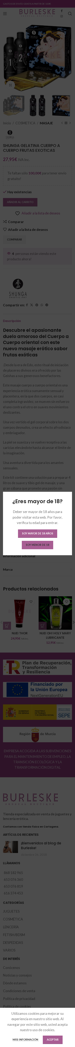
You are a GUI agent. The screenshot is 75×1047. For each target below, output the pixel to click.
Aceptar (53, 1039)
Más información (26, 1039)
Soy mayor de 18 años (37, 533)
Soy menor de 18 (37, 544)
